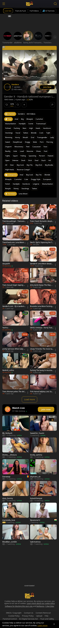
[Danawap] (15, 469)
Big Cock (29, 175)
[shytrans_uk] (43, 469)
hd (49, 160)
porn (42, 142)
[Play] (29, 65)
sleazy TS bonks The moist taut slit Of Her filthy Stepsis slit (41, 349)
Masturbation (47, 184)
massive (30, 151)
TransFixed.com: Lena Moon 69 (13, 242)
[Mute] (6, 54)
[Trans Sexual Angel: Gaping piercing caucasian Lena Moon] (15, 278)
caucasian (36, 146)
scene (30, 123)
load (22, 151)
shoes (38, 151)
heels (38, 128)
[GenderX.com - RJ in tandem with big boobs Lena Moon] (15, 299)
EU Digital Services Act (28, 619)
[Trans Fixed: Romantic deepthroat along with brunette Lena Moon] (43, 214)
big (22, 119)
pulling (23, 156)
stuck (43, 160)
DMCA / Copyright (13, 612)
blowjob (29, 119)
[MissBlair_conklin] (15, 535)
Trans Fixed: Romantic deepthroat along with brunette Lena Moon (41, 221)
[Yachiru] (15, 321)
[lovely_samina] (43, 448)
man (24, 128)
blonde (34, 133)
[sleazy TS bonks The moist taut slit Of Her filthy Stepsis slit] (43, 342)
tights (7, 156)
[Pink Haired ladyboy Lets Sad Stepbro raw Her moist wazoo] (43, 385)
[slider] (29, 79)
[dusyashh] (15, 257)
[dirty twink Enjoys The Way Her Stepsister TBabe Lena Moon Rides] (43, 278)
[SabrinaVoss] (43, 535)
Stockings (25, 188)
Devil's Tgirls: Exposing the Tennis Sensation (41, 242)
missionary (18, 146)
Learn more (42, 625)
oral (32, 137)
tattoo (25, 133)
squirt (15, 156)
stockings (9, 133)
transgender (42, 137)
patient (50, 156)
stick (30, 160)
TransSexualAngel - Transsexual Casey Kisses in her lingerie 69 (14, 221)
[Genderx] (7, 87)
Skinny (16, 188)
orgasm (8, 146)
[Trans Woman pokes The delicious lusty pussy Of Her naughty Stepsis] (15, 385)
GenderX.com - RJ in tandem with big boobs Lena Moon (13, 306)
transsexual (41, 123)
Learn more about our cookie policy (41, 603)
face (45, 146)
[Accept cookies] (54, 624)
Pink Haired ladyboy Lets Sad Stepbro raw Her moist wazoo (41, 392)
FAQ (46, 616)
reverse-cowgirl (23, 169)
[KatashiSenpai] (43, 491)
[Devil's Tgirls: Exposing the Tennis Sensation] (43, 235)
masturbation (10, 123)
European (47, 179)
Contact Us (28, 612)
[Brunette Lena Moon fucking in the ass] (43, 299)
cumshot (39, 119)
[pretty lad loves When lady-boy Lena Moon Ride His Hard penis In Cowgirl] (15, 342)
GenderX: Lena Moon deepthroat (41, 264)
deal (36, 160)
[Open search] (55, 3)
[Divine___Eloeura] (15, 448)
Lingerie (36, 184)
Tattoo (34, 188)
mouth (25, 137)
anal (16, 119)
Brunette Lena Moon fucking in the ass (41, 306)
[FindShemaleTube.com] (29, 4)
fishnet (8, 128)
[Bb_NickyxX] (15, 426)
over (12, 165)
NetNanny (40, 606)
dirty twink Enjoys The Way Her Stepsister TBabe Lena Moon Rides (41, 285)
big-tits (30, 165)
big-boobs (49, 165)
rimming (8, 137)
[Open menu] (3, 3)
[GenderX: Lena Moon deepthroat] (43, 257)
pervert (42, 156)
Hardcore (26, 184)
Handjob (16, 184)
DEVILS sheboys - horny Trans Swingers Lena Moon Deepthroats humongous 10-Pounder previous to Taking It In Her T (41, 328)
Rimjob (8, 188)
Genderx (15, 85)
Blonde (47, 175)
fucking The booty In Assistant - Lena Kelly (41, 370)
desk (23, 160)
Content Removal (43, 612)
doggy (27, 142)
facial (18, 133)
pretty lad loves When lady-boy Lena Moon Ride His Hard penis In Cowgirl (14, 349)
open (7, 160)
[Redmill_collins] (15, 363)
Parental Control (10, 619)
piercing (49, 142)
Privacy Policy (28, 616)
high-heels (9, 169)
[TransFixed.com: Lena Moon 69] (15, 235)
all (6, 165)
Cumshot (17, 179)
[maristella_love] (15, 513)
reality (7, 151)
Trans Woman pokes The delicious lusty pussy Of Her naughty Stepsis (14, 392)
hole (15, 151)
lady (52, 137)
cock (41, 133)
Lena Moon (23, 193)
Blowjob (8, 179)
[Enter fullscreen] (53, 72)
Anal (21, 175)
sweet (7, 142)
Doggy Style (35, 179)
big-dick (39, 165)
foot (45, 151)
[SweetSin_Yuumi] (43, 426)
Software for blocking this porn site (19, 606)
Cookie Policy (14, 616)
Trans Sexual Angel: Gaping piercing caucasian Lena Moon (13, 285)
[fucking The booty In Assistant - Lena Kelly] (43, 363)
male (35, 142)
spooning (32, 156)
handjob (22, 123)
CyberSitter (49, 606)
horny (17, 137)
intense (15, 160)
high (31, 128)
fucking (17, 128)
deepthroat (17, 142)
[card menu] (28, 222)
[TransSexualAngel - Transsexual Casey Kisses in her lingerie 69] (15, 214)
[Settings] (53, 54)
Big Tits (39, 175)
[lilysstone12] (43, 513)
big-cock (20, 165)
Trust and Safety (47, 619)
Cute (26, 179)
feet (28, 146)
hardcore (47, 128)
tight (48, 133)
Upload (39, 616)
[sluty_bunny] (15, 491)
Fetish (7, 184)
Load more (29, 399)
